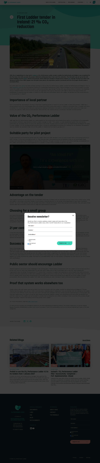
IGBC (25, 78)
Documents (33, 409)
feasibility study (17, 87)
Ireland (35, 75)
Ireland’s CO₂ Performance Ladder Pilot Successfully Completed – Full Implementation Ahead (64, 374)
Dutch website (35, 420)
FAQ (31, 415)
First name (74, 419)
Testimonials (54, 415)
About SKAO (54, 409)
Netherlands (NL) (74, 432)
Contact (53, 412)
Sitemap (88, 457)
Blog (31, 417)
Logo (31, 412)
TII (69, 78)
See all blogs (86, 340)
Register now (76, 441)
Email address (74, 427)
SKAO (23, 85)
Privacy (74, 457)
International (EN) (74, 436)
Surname (73, 423)
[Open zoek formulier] (87, 2)
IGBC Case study (32, 301)
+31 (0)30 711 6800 (18, 429)
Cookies (81, 457)
